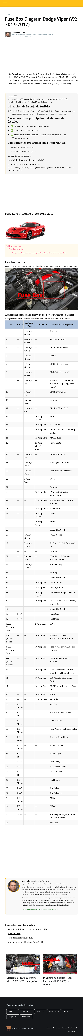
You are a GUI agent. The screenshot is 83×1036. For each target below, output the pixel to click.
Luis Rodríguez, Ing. (19, 32)
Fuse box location (16, 249)
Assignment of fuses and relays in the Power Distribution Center (39, 253)
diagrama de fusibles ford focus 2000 (25, 942)
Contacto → (72, 1031)
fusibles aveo (14, 933)
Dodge (7, 14)
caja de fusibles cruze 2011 (20, 937)
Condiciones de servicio (52, 1028)
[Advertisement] (41, 52)
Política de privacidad (69, 1028)
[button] (5, 3)
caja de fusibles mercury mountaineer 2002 (28, 929)
